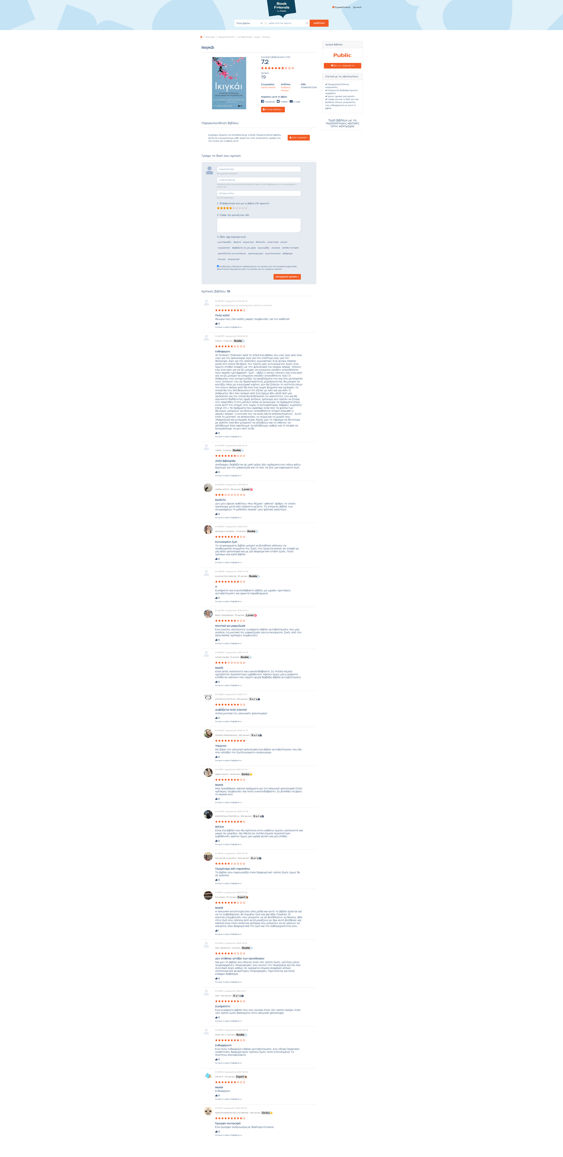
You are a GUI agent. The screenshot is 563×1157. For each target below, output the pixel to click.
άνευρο (221, 259)
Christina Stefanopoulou (226, 735)
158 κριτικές (255, 1113)
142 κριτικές (235, 774)
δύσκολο (260, 242)
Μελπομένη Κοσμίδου (225, 531)
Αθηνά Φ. (219, 1077)
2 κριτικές (230, 1035)
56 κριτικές (230, 1077)
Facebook (269, 102)
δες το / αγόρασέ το (343, 66)
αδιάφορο (287, 254)
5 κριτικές (227, 450)
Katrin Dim (220, 1035)
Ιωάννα (218, 341)
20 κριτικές (243, 576)
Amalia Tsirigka (222, 657)
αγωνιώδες (263, 248)
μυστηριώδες (224, 242)
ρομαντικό (248, 242)
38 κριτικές (236, 489)
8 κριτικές (235, 657)
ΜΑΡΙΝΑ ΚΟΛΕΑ (222, 489)
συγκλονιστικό (272, 254)
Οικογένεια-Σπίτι (226, 37)
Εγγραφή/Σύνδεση (342, 7)
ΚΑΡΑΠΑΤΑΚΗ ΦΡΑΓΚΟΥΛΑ (227, 816)
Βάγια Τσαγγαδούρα (224, 615)
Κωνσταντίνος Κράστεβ (225, 576)
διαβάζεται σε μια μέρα (244, 248)
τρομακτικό (233, 259)
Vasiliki (218, 450)
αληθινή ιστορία (290, 248)
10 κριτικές (241, 531)
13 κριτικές (228, 341)
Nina (217, 996)
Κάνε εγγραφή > (299, 138)
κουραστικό (224, 248)
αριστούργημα (255, 254)
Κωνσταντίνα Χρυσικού (225, 858)
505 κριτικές (242, 699)
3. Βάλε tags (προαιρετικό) (231, 236)
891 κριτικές (244, 735)
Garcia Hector (268, 88)
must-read (272, 242)
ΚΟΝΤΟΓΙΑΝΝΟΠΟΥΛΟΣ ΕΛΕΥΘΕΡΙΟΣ (232, 1113)
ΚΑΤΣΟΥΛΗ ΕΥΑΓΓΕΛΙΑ (225, 699)
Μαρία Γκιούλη (221, 774)
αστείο (283, 242)
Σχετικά (356, 7)
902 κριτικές (246, 816)
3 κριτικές (236, 948)
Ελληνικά (210, 37)
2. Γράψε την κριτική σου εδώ (233, 214)
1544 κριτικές (243, 858)
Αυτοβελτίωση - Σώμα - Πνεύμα (254, 37)
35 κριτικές (240, 615)
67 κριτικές (231, 897)
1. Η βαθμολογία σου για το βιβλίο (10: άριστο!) (243, 203)
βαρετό (237, 242)
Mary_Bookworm (222, 948)
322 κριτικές (226, 996)
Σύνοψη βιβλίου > (274, 110)
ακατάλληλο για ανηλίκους (232, 254)
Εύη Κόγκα (220, 897)
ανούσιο (275, 248)
